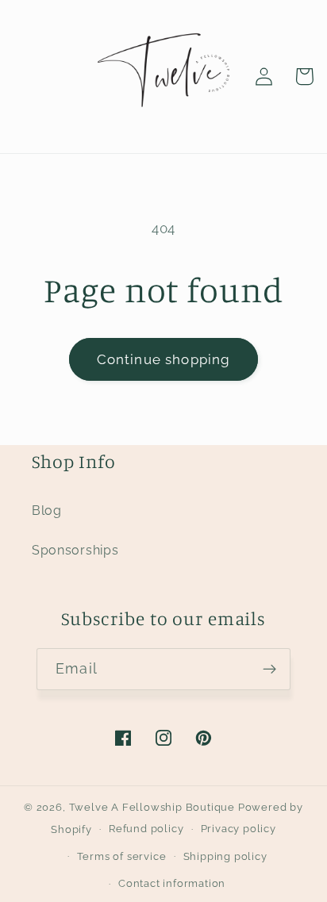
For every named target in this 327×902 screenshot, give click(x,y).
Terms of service (122, 856)
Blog (47, 510)
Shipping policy (225, 856)
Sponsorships (75, 550)
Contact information (171, 883)
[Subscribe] (269, 669)
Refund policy (146, 829)
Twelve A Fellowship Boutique (153, 807)
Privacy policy (238, 829)
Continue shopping (164, 359)
